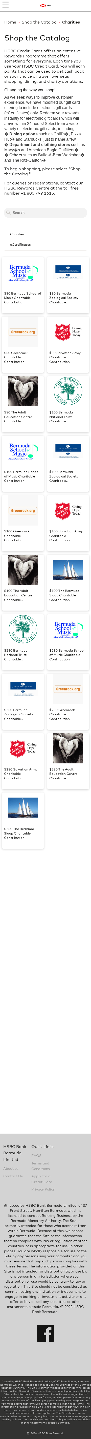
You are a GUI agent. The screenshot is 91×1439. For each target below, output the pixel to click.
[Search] (8, 213)
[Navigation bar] (5, 5)
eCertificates (20, 244)
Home (10, 22)
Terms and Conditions (40, 1166)
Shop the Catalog (39, 22)
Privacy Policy (43, 1189)
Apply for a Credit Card (41, 1179)
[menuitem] (45, 235)
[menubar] (45, 240)
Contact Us (13, 1176)
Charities (17, 234)
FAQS (36, 1156)
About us (10, 1169)
